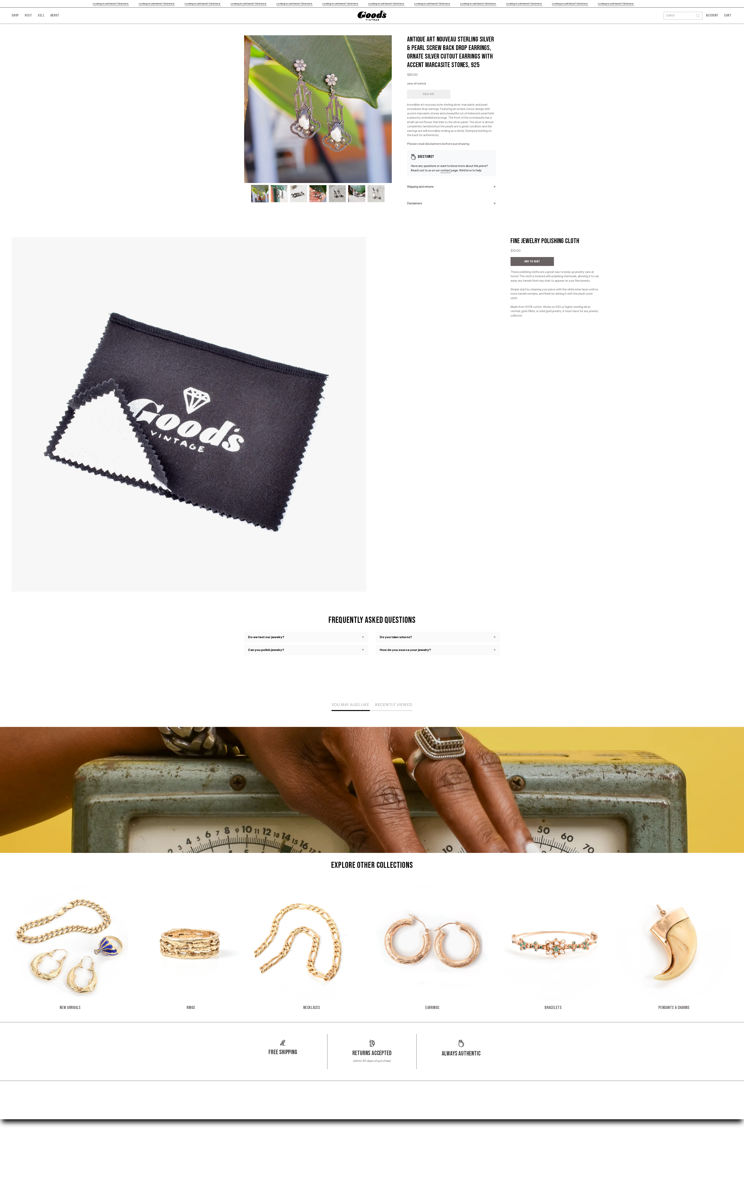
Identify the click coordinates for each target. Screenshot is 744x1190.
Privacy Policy (307, 1141)
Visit (247, 1141)
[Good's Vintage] (372, 15)
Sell (246, 1147)
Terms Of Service (309, 1147)
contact (445, 170)
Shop (248, 1134)
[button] (54, 16)
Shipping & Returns (311, 1134)
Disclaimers (414, 203)
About (248, 1153)
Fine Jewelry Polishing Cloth (545, 241)
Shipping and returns (420, 186)
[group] (372, 947)
